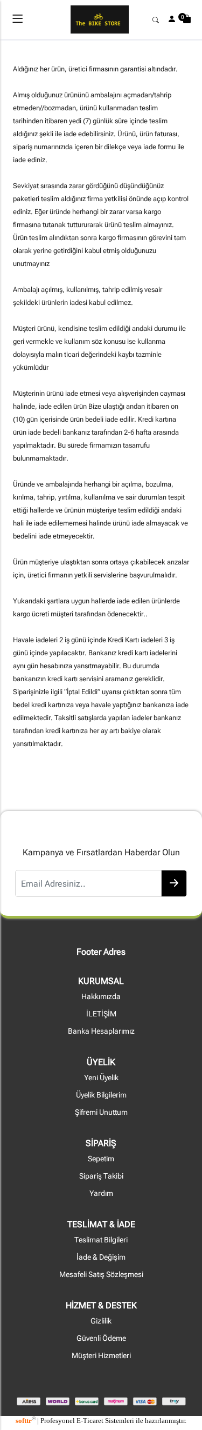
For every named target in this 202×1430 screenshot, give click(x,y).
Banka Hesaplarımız (101, 1031)
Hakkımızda (101, 996)
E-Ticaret (89, 1421)
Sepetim (101, 1158)
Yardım (101, 1193)
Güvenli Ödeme (101, 1338)
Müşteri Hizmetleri (101, 1355)
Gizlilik (101, 1321)
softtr (26, 1421)
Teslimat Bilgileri (101, 1240)
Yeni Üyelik (101, 1077)
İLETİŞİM (101, 1014)
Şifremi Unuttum (101, 1112)
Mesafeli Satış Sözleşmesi (101, 1274)
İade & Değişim (101, 1257)
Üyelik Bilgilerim (101, 1095)
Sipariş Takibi (101, 1176)
